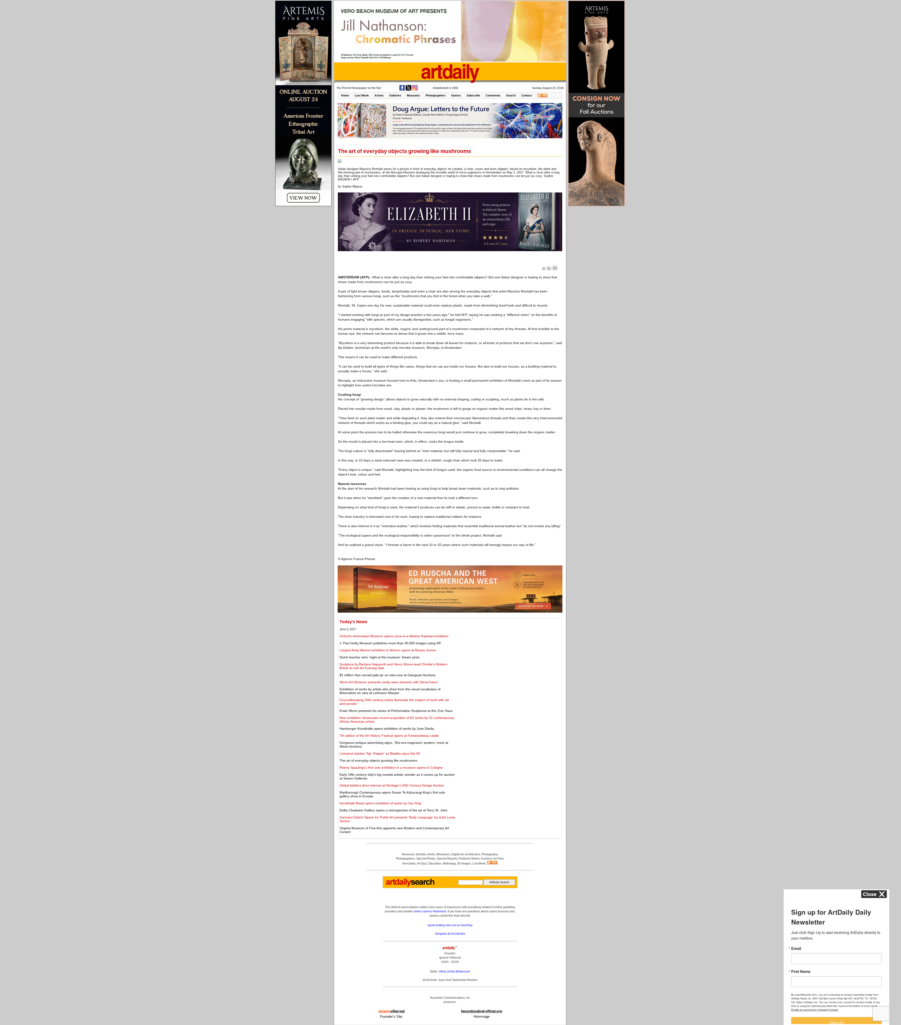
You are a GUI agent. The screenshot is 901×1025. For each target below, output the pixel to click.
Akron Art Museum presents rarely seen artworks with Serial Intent (389, 682)
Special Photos (425, 858)
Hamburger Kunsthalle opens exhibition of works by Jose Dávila (387, 728)
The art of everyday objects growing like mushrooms (378, 760)
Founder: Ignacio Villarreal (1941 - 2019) (450, 958)
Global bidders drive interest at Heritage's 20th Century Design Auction (392, 785)
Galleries (395, 95)
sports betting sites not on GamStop (450, 925)
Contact (526, 95)
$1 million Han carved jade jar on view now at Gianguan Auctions (387, 675)
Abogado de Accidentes (450, 933)
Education (434, 863)
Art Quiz (422, 863)
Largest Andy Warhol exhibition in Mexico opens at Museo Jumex (388, 650)
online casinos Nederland (429, 911)
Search (511, 95)
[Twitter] (408, 89)
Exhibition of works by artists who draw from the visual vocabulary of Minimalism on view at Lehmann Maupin (390, 691)
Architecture (472, 854)
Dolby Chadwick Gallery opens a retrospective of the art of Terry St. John (393, 810)
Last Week (362, 95)
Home (345, 95)
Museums (413, 95)
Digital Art (457, 854)
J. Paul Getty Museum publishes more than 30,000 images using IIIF (390, 643)
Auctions (486, 858)
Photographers (436, 95)
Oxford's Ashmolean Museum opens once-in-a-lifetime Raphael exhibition (394, 636)
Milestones (443, 854)
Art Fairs (498, 858)
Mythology (449, 863)
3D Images (464, 863)
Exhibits (421, 854)
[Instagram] (415, 89)
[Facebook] (402, 89)
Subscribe (473, 95)
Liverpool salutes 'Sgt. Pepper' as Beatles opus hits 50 (380, 753)
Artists (379, 95)
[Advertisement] (508, 652)
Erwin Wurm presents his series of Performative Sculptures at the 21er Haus (396, 711)
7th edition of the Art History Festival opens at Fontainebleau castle (389, 735)
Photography (489, 854)
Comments (493, 95)
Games (456, 95)
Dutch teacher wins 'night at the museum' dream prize (380, 657)
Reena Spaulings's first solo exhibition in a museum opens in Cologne (391, 767)
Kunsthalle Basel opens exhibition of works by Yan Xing (380, 803)
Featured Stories (469, 858)
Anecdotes (409, 863)
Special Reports (447, 858)
